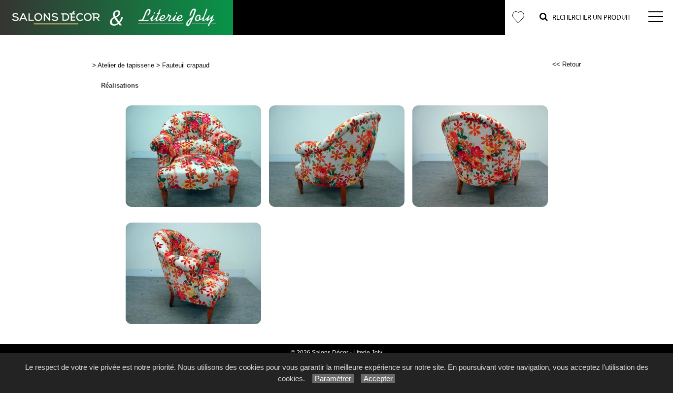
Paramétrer (333, 378)
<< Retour (566, 64)
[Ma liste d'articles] (518, 17)
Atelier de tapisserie (126, 65)
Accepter (378, 378)
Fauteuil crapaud (185, 65)
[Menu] (656, 17)
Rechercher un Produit (589, 18)
